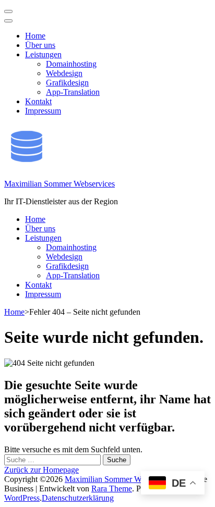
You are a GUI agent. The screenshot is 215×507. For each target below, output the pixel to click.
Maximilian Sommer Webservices (59, 183)
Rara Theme (111, 488)
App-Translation (73, 92)
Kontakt (38, 101)
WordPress (22, 497)
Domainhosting (71, 63)
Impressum (43, 110)
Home (35, 35)
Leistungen (43, 54)
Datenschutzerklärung (78, 497)
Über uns (40, 45)
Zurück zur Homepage (41, 469)
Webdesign (64, 73)
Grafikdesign (67, 82)
